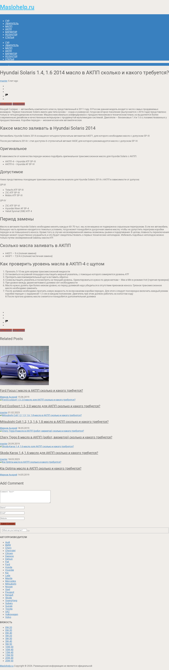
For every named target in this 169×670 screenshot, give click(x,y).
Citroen (9, 553)
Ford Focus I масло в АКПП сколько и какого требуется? (41, 390)
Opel (7, 589)
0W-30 (8, 630)
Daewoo (9, 556)
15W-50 (9, 655)
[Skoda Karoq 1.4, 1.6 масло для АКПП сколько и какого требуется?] (84, 446)
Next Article (19, 104)
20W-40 (9, 658)
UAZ (7, 611)
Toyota (8, 608)
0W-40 (8, 633)
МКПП (8, 26)
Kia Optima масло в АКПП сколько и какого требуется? (40, 468)
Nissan (9, 586)
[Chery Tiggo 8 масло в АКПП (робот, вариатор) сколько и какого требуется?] (84, 430)
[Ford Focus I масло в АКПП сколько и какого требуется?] (84, 366)
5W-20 (8, 635)
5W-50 (8, 644)
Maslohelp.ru (17, 7)
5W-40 (8, 641)
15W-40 (9, 652)
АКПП (8, 29)
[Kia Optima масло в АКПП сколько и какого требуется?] (84, 462)
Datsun (9, 559)
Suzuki (8, 606)
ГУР (7, 20)
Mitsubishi (10, 583)
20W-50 (9, 660)
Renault (9, 595)
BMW (8, 545)
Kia (6, 572)
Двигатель (12, 23)
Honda (8, 567)
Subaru (9, 603)
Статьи (9, 37)
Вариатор (11, 31)
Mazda (8, 578)
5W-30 (8, 638)
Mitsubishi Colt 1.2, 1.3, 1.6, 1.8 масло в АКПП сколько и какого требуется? (54, 422)
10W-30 (9, 646)
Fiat (7, 561)
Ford (7, 564)
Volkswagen (11, 614)
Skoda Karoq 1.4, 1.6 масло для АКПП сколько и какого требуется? (49, 453)
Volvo (8, 617)
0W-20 (8, 627)
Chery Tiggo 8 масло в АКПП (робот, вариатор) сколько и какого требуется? (56, 437)
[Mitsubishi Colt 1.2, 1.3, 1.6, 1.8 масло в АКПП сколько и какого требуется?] (84, 415)
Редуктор (11, 34)
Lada (7, 575)
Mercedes (10, 581)
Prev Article (6, 104)
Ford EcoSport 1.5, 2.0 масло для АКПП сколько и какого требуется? (50, 406)
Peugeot (9, 592)
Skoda (8, 597)
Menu (3, 15)
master (4, 80)
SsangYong (11, 600)
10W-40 (9, 649)
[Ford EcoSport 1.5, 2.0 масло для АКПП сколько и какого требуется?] (84, 399)
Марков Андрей (8, 397)
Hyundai (4, 64)
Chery (8, 547)
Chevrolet (10, 550)
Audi (7, 542)
